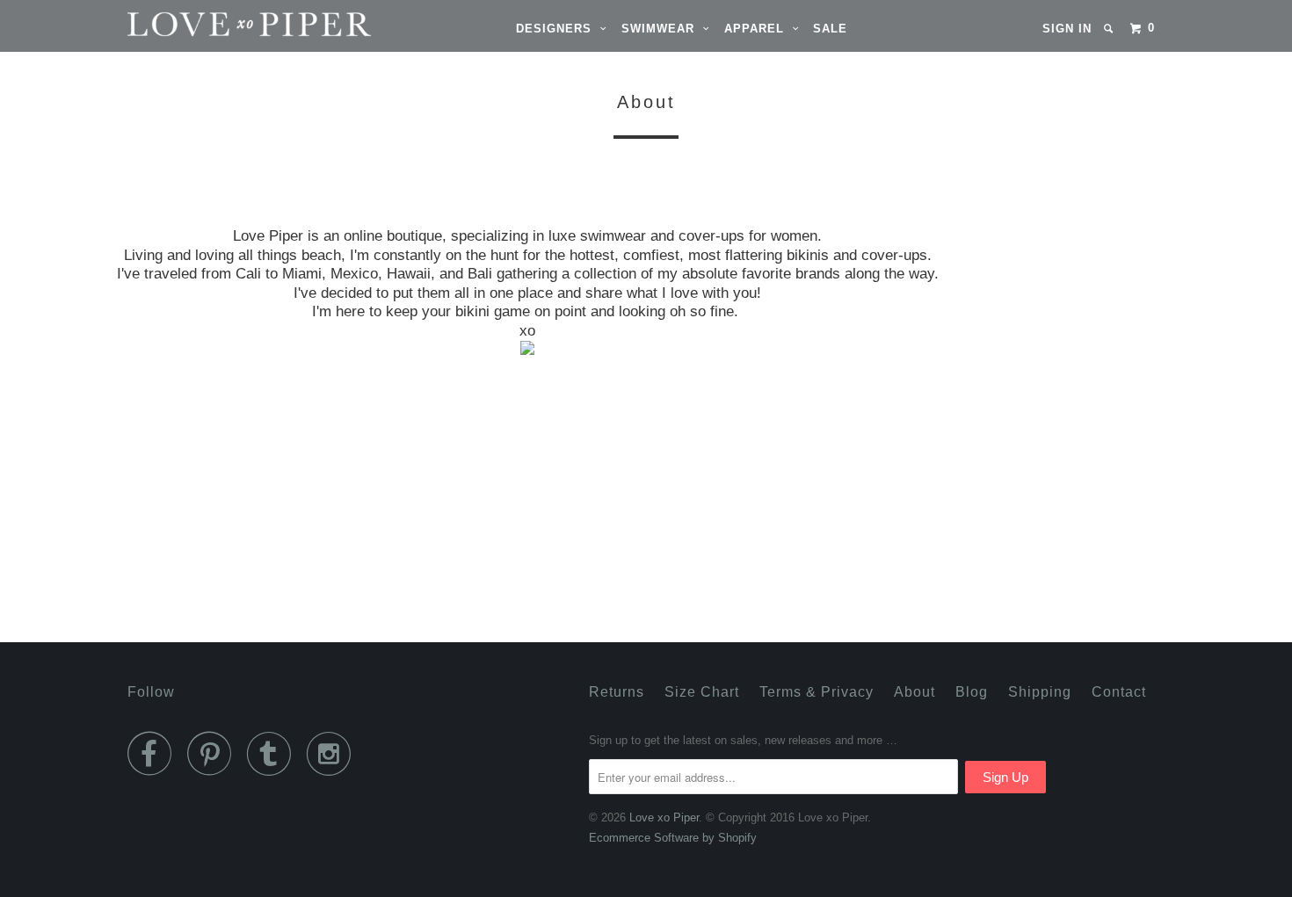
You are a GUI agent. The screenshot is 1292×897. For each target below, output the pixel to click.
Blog (971, 691)
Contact (1119, 691)
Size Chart (701, 691)
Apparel (758, 28)
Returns (616, 691)
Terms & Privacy (816, 691)
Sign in (1067, 28)
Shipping (1039, 691)
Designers (558, 28)
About (914, 691)
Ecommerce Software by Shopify (673, 837)
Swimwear (662, 28)
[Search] (1110, 28)
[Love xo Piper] (217, 24)
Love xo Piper (664, 817)
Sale (830, 28)
